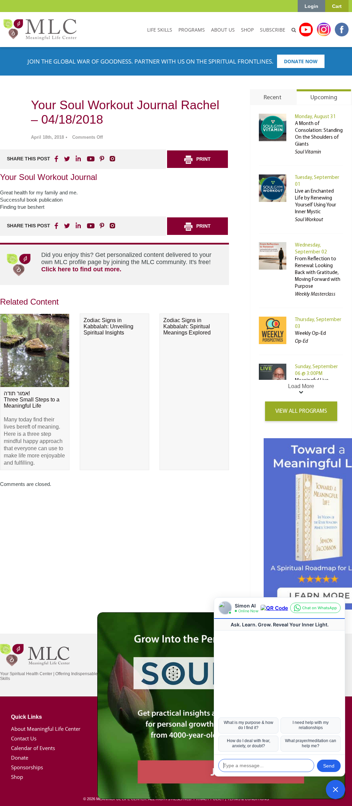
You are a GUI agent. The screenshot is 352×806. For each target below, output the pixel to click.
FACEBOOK (57, 158)
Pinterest (101, 158)
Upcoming (323, 98)
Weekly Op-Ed (310, 333)
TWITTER (67, 158)
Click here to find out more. (81, 269)
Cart (337, 6)
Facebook (342, 29)
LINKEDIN (77, 158)
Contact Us (23, 738)
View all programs (301, 411)
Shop (17, 776)
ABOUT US (223, 29)
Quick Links (26, 717)
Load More (301, 386)
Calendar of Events (33, 748)
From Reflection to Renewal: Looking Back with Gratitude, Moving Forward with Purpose (317, 273)
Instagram (324, 29)
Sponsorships (27, 767)
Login (311, 6)
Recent (273, 98)
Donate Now (301, 61)
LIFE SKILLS (159, 29)
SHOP (247, 29)
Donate (19, 757)
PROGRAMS (191, 29)
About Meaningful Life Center (45, 728)
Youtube (306, 29)
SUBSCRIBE (272, 29)
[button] (335, 789)
